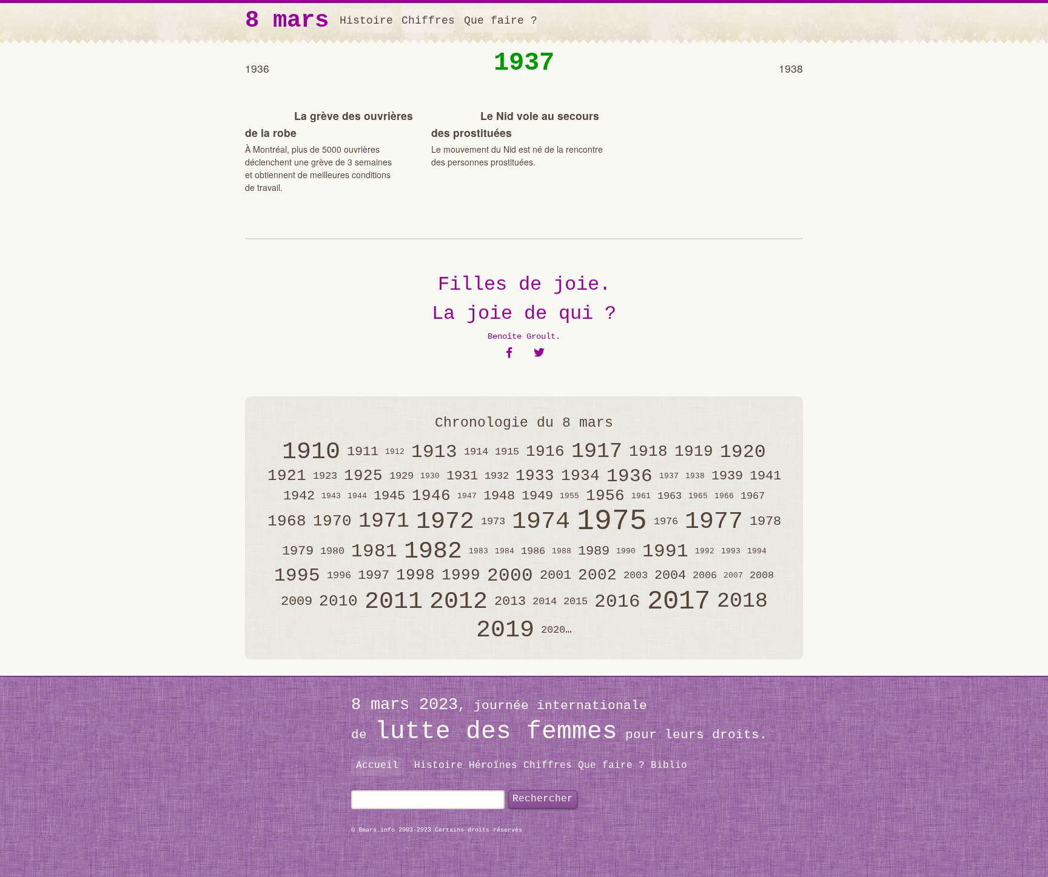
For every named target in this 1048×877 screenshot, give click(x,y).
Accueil (377, 765)
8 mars (287, 21)
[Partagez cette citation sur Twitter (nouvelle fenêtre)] (539, 353)
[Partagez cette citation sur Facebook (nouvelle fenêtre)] (509, 353)
